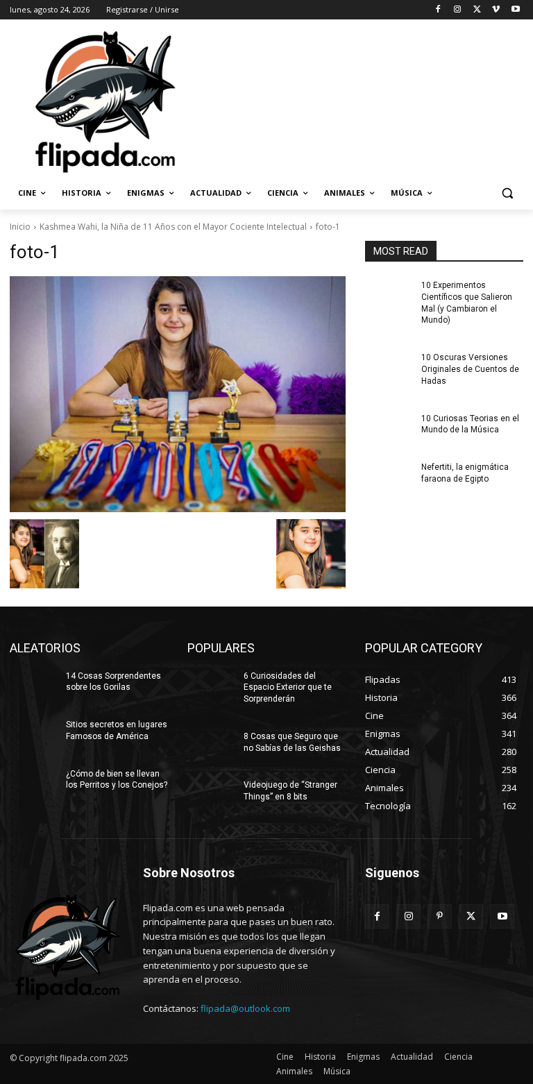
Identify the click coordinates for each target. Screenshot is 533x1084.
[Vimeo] (496, 10)
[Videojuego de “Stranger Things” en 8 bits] (211, 796)
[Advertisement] (360, 100)
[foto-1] (178, 394)
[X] (477, 10)
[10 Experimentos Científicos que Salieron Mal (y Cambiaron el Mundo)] (388, 296)
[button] (507, 193)
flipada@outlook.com (245, 1008)
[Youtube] (515, 10)
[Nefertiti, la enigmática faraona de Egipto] (388, 478)
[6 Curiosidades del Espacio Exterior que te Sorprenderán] (211, 687)
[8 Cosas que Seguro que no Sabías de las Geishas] (211, 747)
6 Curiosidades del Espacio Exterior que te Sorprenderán (288, 687)
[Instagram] (458, 10)
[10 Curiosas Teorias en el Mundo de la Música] (388, 429)
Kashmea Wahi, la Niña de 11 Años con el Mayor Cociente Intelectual (173, 226)
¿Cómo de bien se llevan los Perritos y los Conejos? (116, 779)
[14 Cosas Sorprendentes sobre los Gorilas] (33, 687)
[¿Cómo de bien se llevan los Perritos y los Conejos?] (33, 785)
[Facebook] (438, 10)
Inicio (20, 226)
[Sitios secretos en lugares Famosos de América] (33, 735)
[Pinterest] (440, 916)
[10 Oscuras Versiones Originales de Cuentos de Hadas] (388, 368)
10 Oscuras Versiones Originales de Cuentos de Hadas (470, 369)
